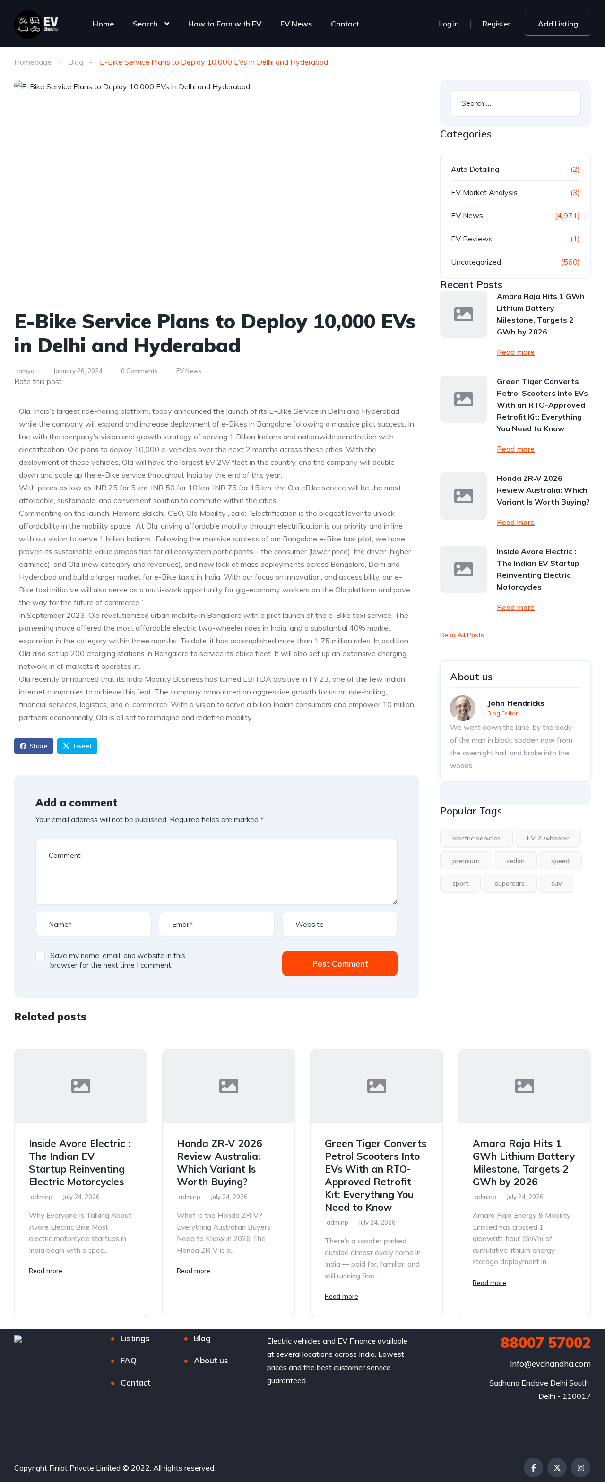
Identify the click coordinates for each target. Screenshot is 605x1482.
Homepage (33, 62)
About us (211, 1360)
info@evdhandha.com (550, 1364)
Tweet (82, 746)
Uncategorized (476, 261)
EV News (296, 23)
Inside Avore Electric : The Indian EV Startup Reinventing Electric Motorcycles (538, 569)
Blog (75, 62)
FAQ (129, 1360)
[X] (557, 1467)
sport (460, 883)
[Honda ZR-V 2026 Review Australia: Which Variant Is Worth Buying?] (463, 496)
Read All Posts (462, 635)
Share (38, 746)
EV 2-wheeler (548, 838)
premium (466, 861)
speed (560, 861)
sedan (515, 861)
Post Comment (340, 963)
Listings (135, 1338)
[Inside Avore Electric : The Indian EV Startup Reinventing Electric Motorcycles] (463, 569)
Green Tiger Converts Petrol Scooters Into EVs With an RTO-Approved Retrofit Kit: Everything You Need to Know (542, 405)
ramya (25, 371)
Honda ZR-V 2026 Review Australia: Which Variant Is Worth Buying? (543, 489)
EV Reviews (472, 238)
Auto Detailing (475, 169)
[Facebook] (533, 1467)
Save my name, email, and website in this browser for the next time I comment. (117, 960)
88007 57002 (546, 1343)
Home (103, 23)
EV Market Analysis (484, 192)
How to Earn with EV (224, 23)
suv (556, 883)
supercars (510, 883)
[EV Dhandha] (36, 23)
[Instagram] (580, 1467)
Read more (516, 352)
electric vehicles (476, 838)
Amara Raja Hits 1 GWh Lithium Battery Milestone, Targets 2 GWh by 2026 (541, 313)
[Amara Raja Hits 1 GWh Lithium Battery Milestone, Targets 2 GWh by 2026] (463, 314)
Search (145, 23)
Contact (345, 23)
